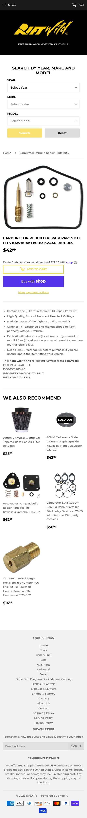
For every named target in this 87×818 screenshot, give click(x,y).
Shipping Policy (43, 712)
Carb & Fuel (43, 654)
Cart (81, 5)
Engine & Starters (43, 693)
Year (11, 80)
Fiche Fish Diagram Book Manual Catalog (44, 679)
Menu (12, 5)
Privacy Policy (43, 722)
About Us (43, 703)
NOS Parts (43, 664)
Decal (43, 674)
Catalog (43, 698)
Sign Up (76, 746)
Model (12, 113)
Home (7, 152)
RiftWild (31, 795)
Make (11, 97)
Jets (43, 659)
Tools (43, 650)
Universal (43, 669)
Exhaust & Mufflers (43, 688)
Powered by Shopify (54, 795)
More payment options (33, 292)
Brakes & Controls (43, 683)
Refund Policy (43, 717)
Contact (43, 708)
